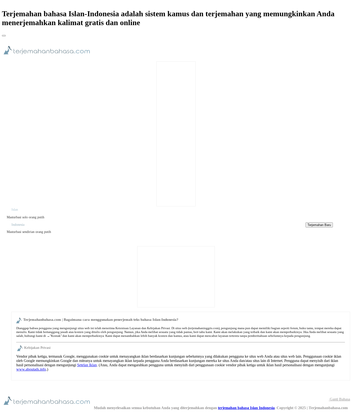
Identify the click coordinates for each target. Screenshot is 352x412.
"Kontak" (56, 336)
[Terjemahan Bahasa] (48, 57)
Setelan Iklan (87, 365)
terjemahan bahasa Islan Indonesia (246, 408)
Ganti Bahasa (339, 399)
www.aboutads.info (31, 369)
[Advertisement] (176, 133)
